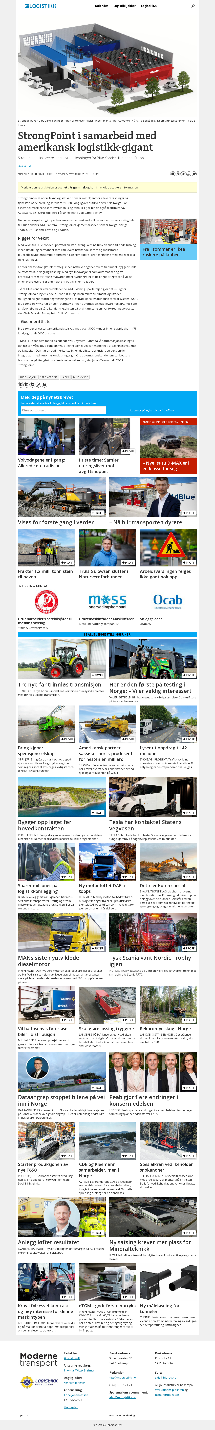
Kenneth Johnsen (74, 1383)
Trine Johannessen (76, 1395)
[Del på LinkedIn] (178, 173)
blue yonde (80, 377)
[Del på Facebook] (172, 173)
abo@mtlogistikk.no (122, 1397)
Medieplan (71, 1407)
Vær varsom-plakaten (169, 1390)
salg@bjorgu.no (165, 1377)
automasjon (28, 377)
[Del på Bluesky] (194, 173)
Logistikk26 (149, 6)
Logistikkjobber (124, 6)
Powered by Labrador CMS (107, 1424)
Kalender (101, 6)
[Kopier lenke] (188, 173)
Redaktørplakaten (167, 1395)
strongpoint (48, 377)
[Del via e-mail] (183, 173)
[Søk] (193, 6)
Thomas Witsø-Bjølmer (79, 1370)
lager (65, 377)
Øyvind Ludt (72, 1358)
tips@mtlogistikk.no (122, 1377)
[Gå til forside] (40, 5)
